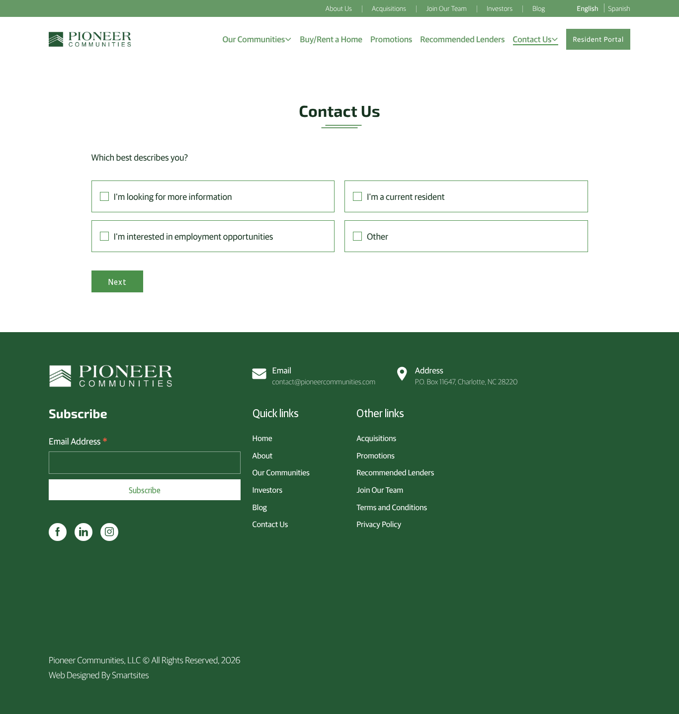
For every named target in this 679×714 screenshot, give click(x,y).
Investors (267, 490)
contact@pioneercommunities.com (324, 375)
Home (262, 438)
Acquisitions (376, 438)
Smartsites (130, 674)
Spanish (619, 7)
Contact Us (270, 524)
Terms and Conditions (391, 507)
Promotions (375, 455)
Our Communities (281, 472)
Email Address (78, 441)
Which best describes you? (139, 157)
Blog (260, 507)
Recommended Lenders (395, 472)
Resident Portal (598, 39)
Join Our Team (379, 490)
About (263, 455)
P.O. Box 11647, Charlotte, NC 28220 (466, 375)
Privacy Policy (378, 524)
